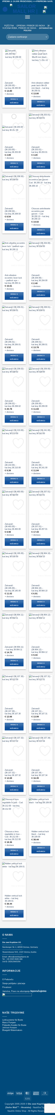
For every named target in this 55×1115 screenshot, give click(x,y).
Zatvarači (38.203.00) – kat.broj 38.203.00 (13, 149)
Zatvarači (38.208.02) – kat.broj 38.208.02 (13, 403)
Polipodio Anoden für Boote (14, 1025)
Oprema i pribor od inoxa (30, 26)
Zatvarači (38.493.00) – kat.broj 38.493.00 (13, 526)
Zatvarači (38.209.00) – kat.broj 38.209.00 (39, 403)
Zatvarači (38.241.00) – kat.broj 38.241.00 (39, 465)
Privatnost (6, 987)
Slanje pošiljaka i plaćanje (13, 983)
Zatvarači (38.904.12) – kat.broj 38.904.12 (39, 649)
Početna (9, 26)
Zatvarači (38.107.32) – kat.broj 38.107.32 (13, 772)
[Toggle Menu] (27, 17)
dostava (10, 94)
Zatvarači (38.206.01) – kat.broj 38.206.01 (13, 342)
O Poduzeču (7, 979)
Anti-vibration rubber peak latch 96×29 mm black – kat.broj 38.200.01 (40, 87)
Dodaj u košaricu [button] (14, 101)
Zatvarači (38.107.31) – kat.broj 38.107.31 (39, 711)
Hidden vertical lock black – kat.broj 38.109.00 (40, 834)
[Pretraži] (5, 9)
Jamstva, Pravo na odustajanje (16, 991)
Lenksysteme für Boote (12, 1020)
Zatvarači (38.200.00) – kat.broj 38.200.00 (13, 85)
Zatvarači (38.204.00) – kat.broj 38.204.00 (39, 278)
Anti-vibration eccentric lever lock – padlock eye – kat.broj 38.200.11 (13, 279)
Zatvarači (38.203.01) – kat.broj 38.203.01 (39, 149)
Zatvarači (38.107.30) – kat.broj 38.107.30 (13, 711)
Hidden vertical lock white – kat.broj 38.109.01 (13, 898)
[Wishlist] (50, 9)
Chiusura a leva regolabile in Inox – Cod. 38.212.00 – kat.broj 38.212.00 (13, 835)
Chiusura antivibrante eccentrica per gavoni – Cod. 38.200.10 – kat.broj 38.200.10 (40, 213)
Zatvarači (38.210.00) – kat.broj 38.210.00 (13, 465)
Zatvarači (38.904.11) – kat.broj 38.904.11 (14, 648)
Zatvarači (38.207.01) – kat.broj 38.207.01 (39, 526)
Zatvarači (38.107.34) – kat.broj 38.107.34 (39, 772)
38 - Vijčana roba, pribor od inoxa (26, 27)
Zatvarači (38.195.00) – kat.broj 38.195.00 (13, 588)
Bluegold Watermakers (12, 1030)
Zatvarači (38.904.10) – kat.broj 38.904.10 (39, 588)
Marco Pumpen (9, 1022)
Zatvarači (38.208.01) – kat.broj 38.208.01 (39, 342)
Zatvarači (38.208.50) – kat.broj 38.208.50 (13, 211)
